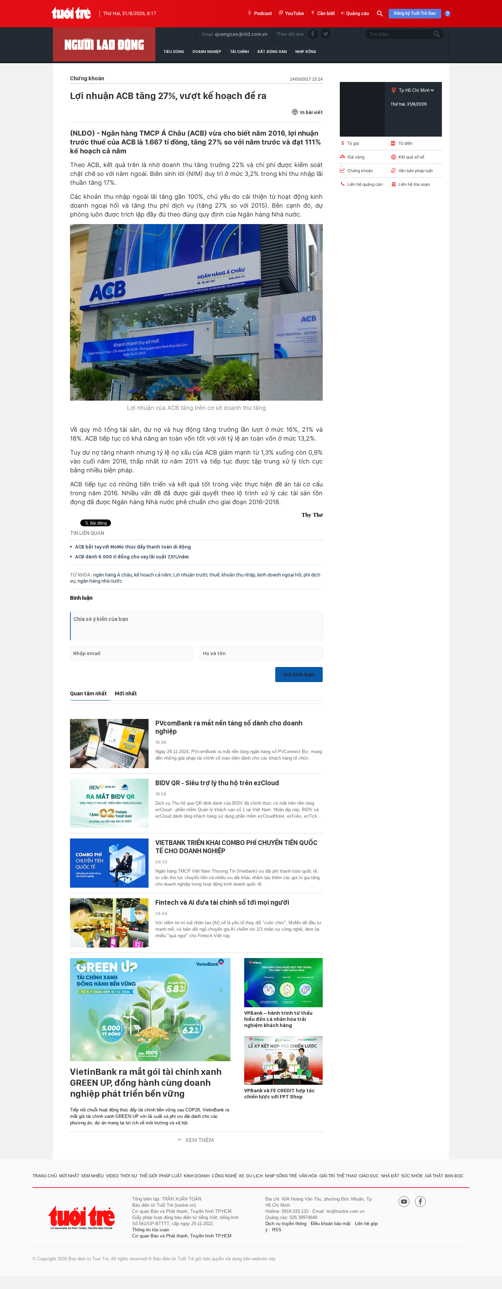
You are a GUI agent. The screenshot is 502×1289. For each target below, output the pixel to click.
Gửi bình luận (299, 674)
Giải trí (327, 1176)
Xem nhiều (92, 1176)
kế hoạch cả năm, (153, 575)
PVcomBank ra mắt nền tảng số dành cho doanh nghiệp (229, 727)
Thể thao (346, 1176)
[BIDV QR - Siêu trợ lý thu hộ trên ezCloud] (109, 803)
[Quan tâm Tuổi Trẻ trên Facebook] (420, 1202)
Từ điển (406, 143)
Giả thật (434, 1176)
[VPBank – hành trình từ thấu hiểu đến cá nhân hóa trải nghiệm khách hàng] (283, 982)
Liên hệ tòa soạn (414, 184)
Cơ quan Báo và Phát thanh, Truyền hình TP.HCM (182, 1235)
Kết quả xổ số (411, 157)
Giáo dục (369, 1176)
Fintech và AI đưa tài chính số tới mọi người (222, 902)
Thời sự (128, 1176)
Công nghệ (224, 1176)
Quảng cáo (357, 13)
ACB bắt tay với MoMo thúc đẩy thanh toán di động (133, 547)
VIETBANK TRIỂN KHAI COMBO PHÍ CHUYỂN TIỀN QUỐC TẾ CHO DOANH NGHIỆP (236, 846)
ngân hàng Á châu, (113, 575)
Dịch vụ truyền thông (285, 1223)
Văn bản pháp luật (416, 170)
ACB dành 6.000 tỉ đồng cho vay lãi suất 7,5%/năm (132, 556)
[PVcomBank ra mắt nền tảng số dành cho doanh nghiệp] (109, 743)
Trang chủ (44, 1176)
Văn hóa (308, 1176)
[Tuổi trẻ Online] (82, 1217)
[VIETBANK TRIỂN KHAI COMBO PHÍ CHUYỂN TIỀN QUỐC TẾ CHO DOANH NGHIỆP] (109, 863)
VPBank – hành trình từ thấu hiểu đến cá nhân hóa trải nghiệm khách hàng (278, 1019)
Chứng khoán (360, 170)
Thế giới (148, 1176)
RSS (276, 1229)
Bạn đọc (454, 1176)
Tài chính (239, 51)
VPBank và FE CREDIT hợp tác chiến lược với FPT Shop (279, 1093)
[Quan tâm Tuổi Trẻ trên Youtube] (404, 1202)
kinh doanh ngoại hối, (280, 575)
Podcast (263, 13)
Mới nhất (126, 693)
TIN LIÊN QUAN (87, 533)
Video (112, 1176)
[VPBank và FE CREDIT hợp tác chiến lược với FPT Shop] (283, 1060)
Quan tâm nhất (88, 693)
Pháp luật (170, 1176)
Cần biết (326, 13)
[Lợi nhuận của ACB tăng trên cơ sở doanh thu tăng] (196, 312)
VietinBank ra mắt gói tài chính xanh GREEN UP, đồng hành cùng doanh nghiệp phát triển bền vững (146, 1082)
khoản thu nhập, (239, 575)
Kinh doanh (197, 1176)
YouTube (294, 13)
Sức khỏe (412, 1176)
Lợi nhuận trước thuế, (197, 575)
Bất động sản (272, 51)
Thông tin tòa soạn (150, 1229)
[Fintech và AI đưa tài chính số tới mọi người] (109, 922)
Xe (241, 1176)
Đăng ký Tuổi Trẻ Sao (415, 13)
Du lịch (254, 1176)
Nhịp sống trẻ (281, 1176)
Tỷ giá (353, 143)
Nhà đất (390, 1176)
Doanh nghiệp (207, 51)
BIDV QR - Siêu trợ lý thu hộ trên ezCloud (217, 783)
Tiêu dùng (173, 51)
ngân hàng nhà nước (100, 581)
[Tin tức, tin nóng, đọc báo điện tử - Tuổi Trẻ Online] (71, 13)
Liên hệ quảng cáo (364, 184)
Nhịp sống (305, 51)
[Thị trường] (104, 44)
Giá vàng (355, 157)
